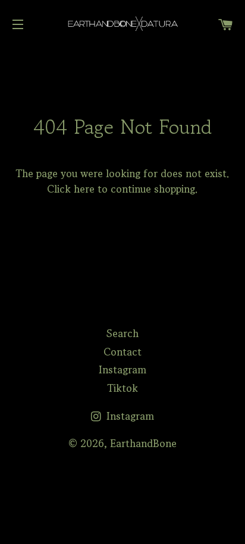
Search (122, 333)
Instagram (122, 369)
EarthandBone (143, 443)
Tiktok (122, 388)
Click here (71, 188)
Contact (122, 351)
